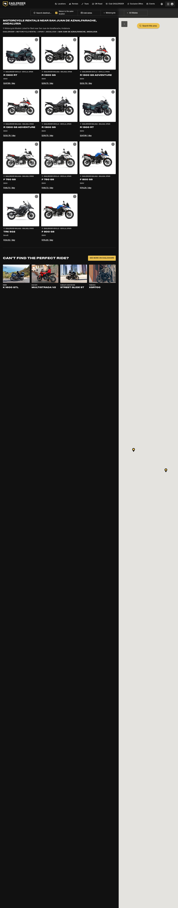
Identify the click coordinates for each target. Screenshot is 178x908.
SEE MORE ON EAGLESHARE (102, 258)
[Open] (147, 12)
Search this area (149, 26)
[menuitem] (60, 4)
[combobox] (42, 12)
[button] (21, 61)
